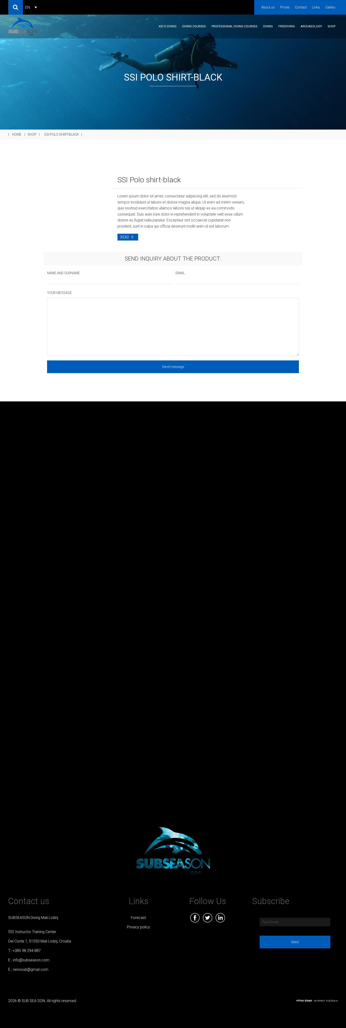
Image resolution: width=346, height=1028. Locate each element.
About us (268, 7)
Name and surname (63, 273)
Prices (285, 7)
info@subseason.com (31, 960)
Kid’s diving (168, 26)
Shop (331, 26)
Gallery (330, 7)
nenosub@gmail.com (30, 969)
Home (16, 134)
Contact (301, 7)
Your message (59, 293)
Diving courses (194, 26)
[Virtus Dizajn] (317, 1001)
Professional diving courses (234, 26)
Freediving (286, 26)
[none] (31, 7)
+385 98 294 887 (26, 950)
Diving (268, 26)
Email (180, 273)
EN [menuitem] (27, 7)
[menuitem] (31, 7)
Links (316, 7)
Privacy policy (138, 927)
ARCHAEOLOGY (311, 26)
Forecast (138, 917)
